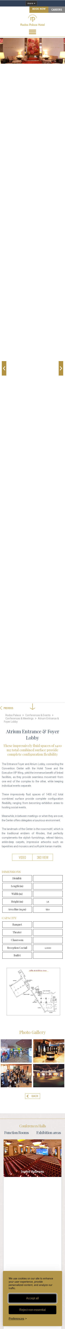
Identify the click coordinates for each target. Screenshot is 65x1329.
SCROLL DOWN (32, 696)
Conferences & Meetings (19, 718)
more (30, 3)
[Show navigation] (32, 32)
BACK (35, 1096)
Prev (4, 368)
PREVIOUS (8, 708)
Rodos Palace (13, 715)
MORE (32, 1160)
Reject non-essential (32, 1309)
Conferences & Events (38, 715)
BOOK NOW (39, 8)
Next (61, 368)
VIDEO (22, 857)
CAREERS (56, 9)
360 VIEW (42, 857)
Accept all (32, 1298)
